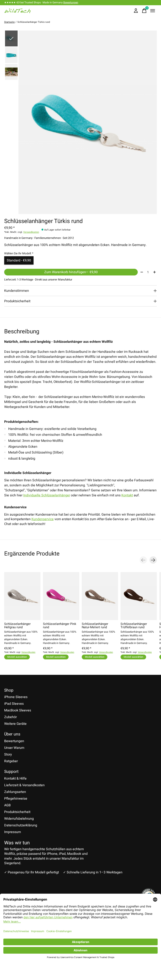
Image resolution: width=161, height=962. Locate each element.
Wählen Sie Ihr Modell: (18, 253)
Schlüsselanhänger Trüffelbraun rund (134, 625)
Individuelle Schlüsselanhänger (46, 495)
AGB (7, 805)
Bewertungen (70, 2)
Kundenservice (42, 519)
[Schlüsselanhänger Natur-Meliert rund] (100, 596)
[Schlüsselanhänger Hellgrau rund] (22, 596)
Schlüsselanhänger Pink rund (59, 625)
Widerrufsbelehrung (19, 818)
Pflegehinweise (15, 798)
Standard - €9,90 (19, 260)
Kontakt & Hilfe (15, 778)
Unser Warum (14, 747)
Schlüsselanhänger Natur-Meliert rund (95, 625)
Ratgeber (11, 761)
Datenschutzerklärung (20, 825)
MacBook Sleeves (17, 710)
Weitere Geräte (15, 723)
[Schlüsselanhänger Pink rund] (61, 596)
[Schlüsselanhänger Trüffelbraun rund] (139, 596)
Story (8, 754)
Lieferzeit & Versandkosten (24, 785)
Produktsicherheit (17, 811)
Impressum (12, 832)
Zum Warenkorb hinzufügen (71, 272)
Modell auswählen (17, 657)
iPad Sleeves (14, 703)
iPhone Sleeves (15, 697)
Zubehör (10, 717)
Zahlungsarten (15, 791)
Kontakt (127, 495)
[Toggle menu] (152, 10)
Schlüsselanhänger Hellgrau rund (17, 625)
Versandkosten (31, 232)
